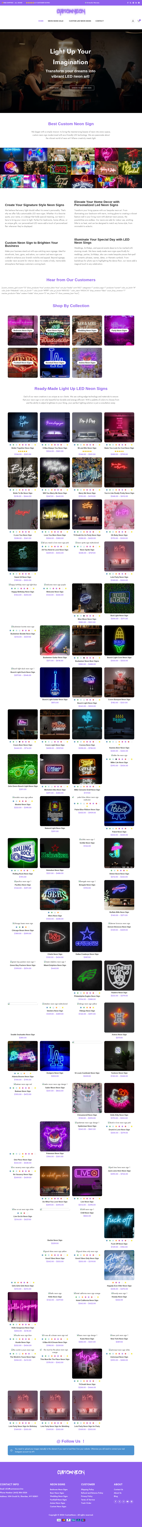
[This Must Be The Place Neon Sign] (55, 1351)
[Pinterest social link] (133, 2)
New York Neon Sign (119, 1339)
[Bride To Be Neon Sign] (23, 472)
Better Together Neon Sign (23, 448)
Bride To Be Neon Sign (22, 493)
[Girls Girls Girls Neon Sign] (23, 1265)
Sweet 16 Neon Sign (22, 577)
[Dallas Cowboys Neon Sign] (87, 937)
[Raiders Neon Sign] (119, 976)
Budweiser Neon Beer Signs (87, 661)
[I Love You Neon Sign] (23, 514)
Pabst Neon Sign (119, 832)
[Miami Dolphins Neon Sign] (55, 962)
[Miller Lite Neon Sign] (119, 755)
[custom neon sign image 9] (83, 181)
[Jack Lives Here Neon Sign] (119, 1167)
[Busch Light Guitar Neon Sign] (55, 682)
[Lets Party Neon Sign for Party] (87, 1406)
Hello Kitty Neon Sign (119, 1115)
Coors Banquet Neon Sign (119, 699)
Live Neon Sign (87, 1202)
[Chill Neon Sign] (87, 1209)
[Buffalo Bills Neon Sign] (119, 895)
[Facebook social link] (128, 2)
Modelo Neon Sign (23, 804)
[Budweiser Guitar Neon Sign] (55, 640)
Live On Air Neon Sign (23, 1216)
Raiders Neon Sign (119, 993)
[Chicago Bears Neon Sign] (23, 923)
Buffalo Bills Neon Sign (119, 912)
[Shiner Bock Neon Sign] (119, 853)
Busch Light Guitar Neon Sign (55, 699)
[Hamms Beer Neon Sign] (119, 724)
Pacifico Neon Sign (23, 885)
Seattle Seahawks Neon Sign (23, 1035)
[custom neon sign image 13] (83, 168)
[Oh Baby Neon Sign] (119, 514)
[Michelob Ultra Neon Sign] (55, 769)
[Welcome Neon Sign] (55, 584)
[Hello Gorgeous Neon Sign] (23, 1307)
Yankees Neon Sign (119, 1073)
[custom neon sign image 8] (12, 181)
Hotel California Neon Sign (87, 1300)
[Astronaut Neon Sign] (119, 1350)
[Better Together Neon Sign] (23, 427)
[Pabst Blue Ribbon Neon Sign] (87, 798)
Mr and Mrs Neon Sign (87, 448)
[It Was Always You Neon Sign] (55, 427)
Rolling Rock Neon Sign (23, 874)
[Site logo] (71, 11)
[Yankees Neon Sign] (119, 1056)
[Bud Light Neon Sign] (119, 598)
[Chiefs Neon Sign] (55, 937)
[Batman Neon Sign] (23, 1084)
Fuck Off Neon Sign (119, 1244)
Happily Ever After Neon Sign (119, 1286)
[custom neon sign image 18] (130, 181)
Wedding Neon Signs (87, 330)
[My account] (133, 21)
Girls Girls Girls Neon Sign (23, 1286)
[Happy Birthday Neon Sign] (23, 584)
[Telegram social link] (138, 2)
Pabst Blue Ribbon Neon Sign (87, 810)
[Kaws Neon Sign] (87, 1335)
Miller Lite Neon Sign (119, 762)
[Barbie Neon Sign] (55, 1223)
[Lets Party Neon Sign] (119, 556)
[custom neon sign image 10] (106, 181)
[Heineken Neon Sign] (55, 853)
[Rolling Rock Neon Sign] (23, 853)
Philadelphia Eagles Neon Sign (87, 996)
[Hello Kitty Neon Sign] (119, 1098)
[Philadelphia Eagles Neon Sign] (87, 976)
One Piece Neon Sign (23, 1160)
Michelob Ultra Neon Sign (55, 790)
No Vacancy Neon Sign (23, 1174)
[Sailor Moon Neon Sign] (55, 1084)
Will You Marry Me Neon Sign (55, 493)
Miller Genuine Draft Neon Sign (87, 790)
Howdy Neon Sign (119, 1297)
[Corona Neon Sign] (87, 724)
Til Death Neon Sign (87, 1384)
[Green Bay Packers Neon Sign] (23, 962)
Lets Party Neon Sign (119, 577)
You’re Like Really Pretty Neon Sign (119, 493)
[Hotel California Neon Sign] (87, 1293)
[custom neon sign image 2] (35, 154)
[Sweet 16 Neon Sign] (23, 556)
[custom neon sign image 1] (12, 154)
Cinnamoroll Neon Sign (87, 1115)
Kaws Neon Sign (87, 1339)
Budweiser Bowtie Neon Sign (23, 634)
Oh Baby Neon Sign (119, 535)
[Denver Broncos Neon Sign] (119, 923)
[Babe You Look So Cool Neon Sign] (119, 427)
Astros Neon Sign (119, 1035)
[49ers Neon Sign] (55, 895)
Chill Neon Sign (87, 1213)
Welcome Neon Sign (54, 592)
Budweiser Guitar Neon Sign (55, 657)
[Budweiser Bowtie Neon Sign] (23, 626)
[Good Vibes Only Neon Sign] (87, 1251)
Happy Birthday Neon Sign (23, 592)
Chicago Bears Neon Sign (23, 930)
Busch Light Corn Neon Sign (119, 657)
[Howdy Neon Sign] (119, 1293)
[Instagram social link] (123, 1501)
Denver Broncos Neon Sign (119, 927)
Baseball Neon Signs (55, 363)
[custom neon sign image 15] (106, 168)
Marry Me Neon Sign (87, 493)
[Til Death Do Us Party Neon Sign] (87, 514)
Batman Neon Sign (23, 1091)
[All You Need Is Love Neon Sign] (55, 542)
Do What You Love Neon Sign (54, 1202)
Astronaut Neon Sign (119, 1357)
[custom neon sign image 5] (12, 168)
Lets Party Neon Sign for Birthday (23, 1426)
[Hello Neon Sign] (55, 1293)
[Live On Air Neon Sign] (23, 1209)
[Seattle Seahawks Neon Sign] (23, 1018)
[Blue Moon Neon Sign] (87, 598)
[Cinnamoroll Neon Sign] (87, 1098)
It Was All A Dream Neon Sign (55, 1342)
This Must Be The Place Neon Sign (54, 1359)
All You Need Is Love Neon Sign (55, 550)
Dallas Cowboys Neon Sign (87, 954)
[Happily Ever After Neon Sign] (119, 1265)
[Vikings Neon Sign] (87, 1004)
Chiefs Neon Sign (55, 954)
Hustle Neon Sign (22, 1342)
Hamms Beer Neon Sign (119, 748)
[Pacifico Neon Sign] (23, 881)
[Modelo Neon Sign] (23, 797)
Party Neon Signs (119, 330)
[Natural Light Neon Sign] (55, 811)
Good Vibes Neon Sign (55, 1258)
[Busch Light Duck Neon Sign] (23, 668)
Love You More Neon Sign (55, 535)
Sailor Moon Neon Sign (55, 1088)
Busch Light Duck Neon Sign (23, 672)
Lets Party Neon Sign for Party (87, 1426)
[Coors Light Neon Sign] (55, 724)
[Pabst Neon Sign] (119, 811)
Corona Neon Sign (87, 745)
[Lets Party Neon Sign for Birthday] (23, 1406)
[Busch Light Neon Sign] (87, 682)
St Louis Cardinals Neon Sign (87, 1073)
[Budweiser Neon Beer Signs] (87, 640)
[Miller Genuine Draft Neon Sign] (87, 769)
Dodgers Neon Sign (55, 1073)
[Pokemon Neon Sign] (55, 1136)
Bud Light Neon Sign (119, 616)
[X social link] (130, 2)
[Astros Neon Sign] (119, 1018)
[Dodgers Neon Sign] (55, 1056)
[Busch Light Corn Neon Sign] (119, 640)
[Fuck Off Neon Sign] (119, 1223)
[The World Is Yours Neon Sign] (23, 1350)
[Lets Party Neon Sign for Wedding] (55, 1406)
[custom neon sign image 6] (35, 168)
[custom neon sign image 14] (59, 168)
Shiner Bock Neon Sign (119, 874)
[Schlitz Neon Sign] (87, 839)
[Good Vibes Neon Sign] (55, 1251)
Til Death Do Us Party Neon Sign (87, 535)
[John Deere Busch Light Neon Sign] (23, 769)
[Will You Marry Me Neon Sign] (55, 472)
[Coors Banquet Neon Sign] (119, 682)
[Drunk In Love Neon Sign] (119, 1122)
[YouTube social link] (127, 1501)
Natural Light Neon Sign (55, 828)
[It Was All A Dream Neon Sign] (55, 1335)
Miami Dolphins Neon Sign (55, 965)
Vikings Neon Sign (87, 1011)
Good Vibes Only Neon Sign (87, 1258)
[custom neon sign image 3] (59, 154)
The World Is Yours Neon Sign (22, 1357)
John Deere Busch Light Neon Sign (23, 786)
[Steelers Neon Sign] (55, 1004)
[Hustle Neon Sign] (23, 1335)
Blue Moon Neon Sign (87, 619)
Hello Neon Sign (55, 1297)
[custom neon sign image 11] (83, 154)
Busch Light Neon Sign (87, 703)
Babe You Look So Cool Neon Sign (119, 448)
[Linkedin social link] (136, 2)
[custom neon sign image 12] (106, 154)
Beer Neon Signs (55, 330)
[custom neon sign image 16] (35, 181)
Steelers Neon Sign (55, 1011)
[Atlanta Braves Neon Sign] (23, 1056)
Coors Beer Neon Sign (22, 745)
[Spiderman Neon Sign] (87, 1122)
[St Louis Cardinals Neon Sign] (87, 1056)
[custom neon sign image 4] (130, 154)
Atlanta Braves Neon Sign (23, 1077)
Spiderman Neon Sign (87, 1126)
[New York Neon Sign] (119, 1335)
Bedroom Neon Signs (22, 330)
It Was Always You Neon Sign (55, 448)
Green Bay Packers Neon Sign (23, 965)
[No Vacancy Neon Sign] (23, 1167)
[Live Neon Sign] (87, 1181)
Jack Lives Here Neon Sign (119, 1171)
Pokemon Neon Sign (55, 1153)
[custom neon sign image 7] (130, 168)
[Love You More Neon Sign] (55, 514)
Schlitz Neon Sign (87, 843)
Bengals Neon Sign (87, 885)
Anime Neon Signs (87, 363)
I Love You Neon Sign (23, 535)
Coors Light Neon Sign (55, 745)
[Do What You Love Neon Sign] (55, 1181)
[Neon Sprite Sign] (87, 542)
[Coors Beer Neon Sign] (23, 724)
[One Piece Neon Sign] (23, 1136)
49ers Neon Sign (55, 916)
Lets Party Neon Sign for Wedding (55, 1426)
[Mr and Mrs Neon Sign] (87, 427)
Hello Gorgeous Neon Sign (23, 1328)
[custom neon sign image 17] (59, 181)
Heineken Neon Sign (55, 870)
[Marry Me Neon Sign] (87, 472)
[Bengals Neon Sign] (87, 881)
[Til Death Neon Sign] (87, 1364)
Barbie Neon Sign (54, 1240)
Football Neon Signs (23, 363)
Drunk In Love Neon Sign (119, 1130)
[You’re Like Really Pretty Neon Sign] (119, 472)
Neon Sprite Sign (87, 550)
